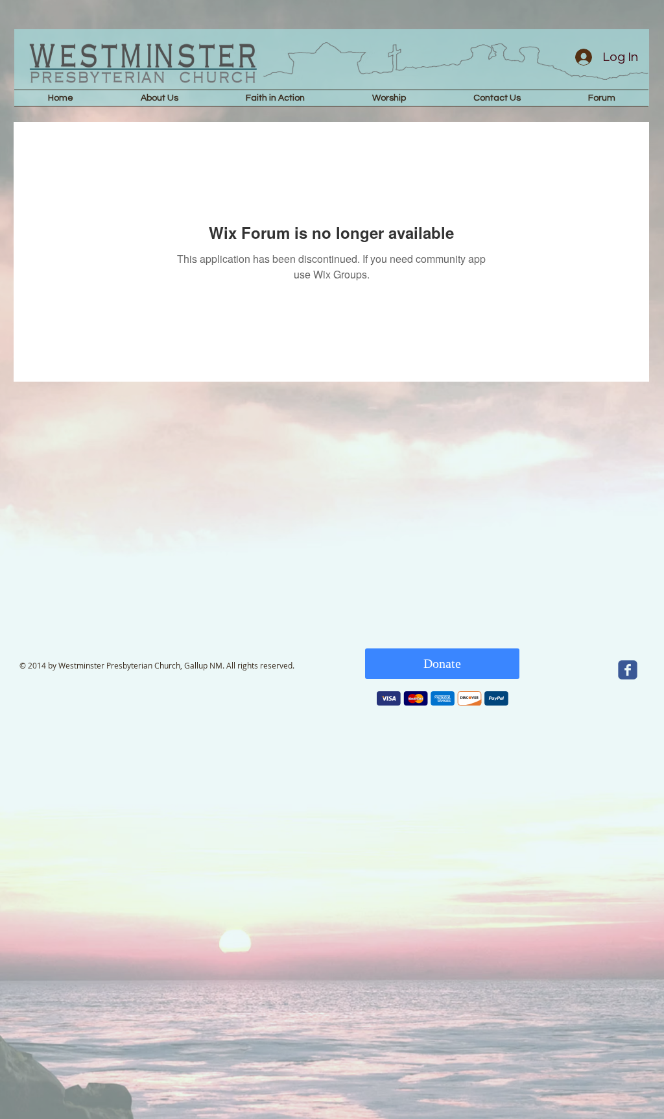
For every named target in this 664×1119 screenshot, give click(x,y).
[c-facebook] (627, 670)
